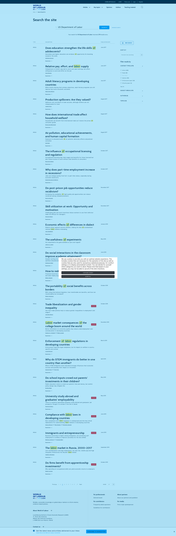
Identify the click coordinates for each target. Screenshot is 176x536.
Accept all (88, 276)
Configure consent (88, 272)
